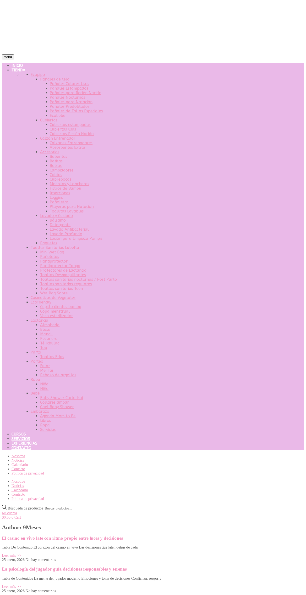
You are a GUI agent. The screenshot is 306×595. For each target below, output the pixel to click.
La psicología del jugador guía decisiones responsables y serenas (64, 569)
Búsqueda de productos (26, 508)
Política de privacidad (27, 473)
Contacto (18, 469)
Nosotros (18, 456)
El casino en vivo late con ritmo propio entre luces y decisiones (62, 538)
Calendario (19, 465)
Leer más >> (11, 555)
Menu (8, 57)
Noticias (17, 460)
